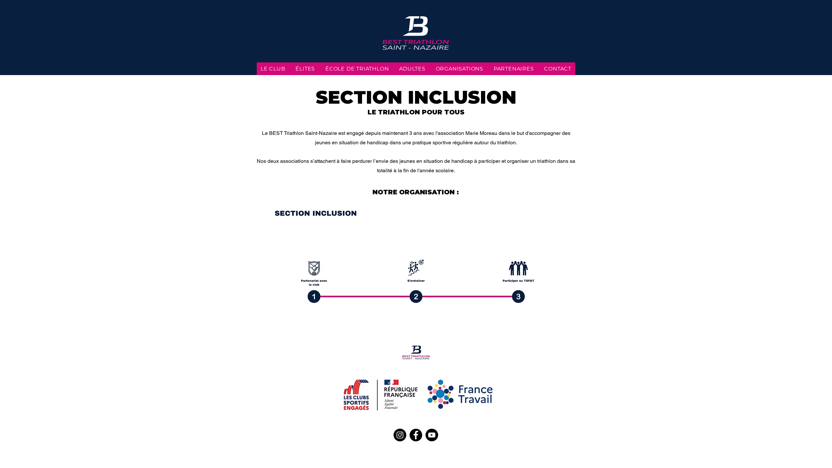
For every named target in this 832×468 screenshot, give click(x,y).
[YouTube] (431, 435)
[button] (416, 281)
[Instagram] (400, 435)
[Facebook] (416, 435)
